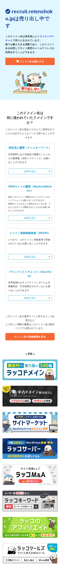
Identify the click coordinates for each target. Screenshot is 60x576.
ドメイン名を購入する (32, 61)
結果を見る (30, 171)
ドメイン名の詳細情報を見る (30, 336)
